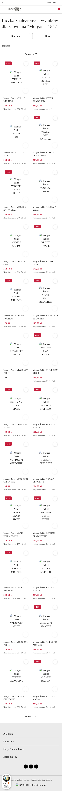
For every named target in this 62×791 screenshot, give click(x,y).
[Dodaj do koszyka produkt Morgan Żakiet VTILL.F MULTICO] (25, 90)
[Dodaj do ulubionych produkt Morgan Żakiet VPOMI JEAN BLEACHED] (55, 281)
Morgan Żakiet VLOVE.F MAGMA (44, 697)
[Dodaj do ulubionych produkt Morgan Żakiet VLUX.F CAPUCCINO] (26, 662)
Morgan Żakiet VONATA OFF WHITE (43, 480)
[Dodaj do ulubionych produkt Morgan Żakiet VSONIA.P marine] (55, 172)
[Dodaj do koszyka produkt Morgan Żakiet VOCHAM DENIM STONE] (54, 525)
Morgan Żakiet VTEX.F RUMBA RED (43, 99)
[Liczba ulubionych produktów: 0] (50, 9)
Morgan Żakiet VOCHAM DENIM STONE (44, 534)
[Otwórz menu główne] (3, 9)
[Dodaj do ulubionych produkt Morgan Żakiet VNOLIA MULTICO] (26, 553)
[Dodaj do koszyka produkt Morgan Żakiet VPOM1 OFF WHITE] (25, 362)
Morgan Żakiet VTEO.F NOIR (13, 154)
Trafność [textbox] (6, 46)
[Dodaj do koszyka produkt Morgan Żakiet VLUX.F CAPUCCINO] (25, 689)
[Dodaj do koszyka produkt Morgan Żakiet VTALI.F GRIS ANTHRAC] (54, 145)
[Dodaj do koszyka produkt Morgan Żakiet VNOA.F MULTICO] (54, 580)
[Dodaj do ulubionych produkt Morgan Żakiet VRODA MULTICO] (26, 281)
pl (3, 3)
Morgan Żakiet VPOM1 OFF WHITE (15, 371)
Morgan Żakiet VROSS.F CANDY (14, 262)
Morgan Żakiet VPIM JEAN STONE (15, 425)
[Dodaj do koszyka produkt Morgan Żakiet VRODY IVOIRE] (54, 254)
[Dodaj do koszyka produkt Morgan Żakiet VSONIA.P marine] (54, 199)
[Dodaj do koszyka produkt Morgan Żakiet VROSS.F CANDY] (25, 254)
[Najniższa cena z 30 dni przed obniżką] (28, 109)
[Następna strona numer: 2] (47, 54)
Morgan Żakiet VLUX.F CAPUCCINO (13, 697)
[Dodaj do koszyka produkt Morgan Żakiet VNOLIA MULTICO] (25, 580)
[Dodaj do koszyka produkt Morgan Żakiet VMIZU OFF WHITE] (25, 634)
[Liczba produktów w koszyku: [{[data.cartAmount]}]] (57, 9)
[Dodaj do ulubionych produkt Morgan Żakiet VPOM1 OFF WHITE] (26, 335)
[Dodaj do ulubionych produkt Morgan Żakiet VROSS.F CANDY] (26, 227)
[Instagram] (31, 766)
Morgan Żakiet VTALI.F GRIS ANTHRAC (43, 154)
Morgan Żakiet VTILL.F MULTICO (14, 99)
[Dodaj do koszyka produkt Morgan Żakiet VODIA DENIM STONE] (25, 525)
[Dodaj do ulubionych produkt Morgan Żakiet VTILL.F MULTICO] (26, 63)
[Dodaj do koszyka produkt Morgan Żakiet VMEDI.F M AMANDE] (54, 634)
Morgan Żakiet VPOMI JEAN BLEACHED (45, 317)
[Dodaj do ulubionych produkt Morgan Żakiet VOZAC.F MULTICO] (55, 390)
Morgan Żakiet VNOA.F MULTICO (43, 589)
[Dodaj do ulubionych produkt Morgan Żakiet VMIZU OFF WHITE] (26, 607)
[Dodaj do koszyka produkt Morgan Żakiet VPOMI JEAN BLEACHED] (54, 308)
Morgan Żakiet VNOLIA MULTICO (14, 589)
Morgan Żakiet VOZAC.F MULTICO (44, 425)
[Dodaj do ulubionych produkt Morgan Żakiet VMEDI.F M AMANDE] (55, 607)
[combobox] (31, 45)
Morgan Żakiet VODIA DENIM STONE (13, 534)
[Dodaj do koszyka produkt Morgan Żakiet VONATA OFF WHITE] (54, 471)
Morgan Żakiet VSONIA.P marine (44, 208)
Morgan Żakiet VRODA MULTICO (13, 317)
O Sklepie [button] (8, 733)
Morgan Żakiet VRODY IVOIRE (43, 262)
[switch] (6, 786)
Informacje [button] (8, 741)
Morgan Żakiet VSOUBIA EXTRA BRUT (14, 208)
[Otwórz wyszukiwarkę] (44, 9)
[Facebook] (26, 766)
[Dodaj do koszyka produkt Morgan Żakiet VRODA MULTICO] (25, 308)
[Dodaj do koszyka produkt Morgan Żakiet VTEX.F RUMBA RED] (54, 90)
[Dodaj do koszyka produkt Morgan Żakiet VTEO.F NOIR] (25, 145)
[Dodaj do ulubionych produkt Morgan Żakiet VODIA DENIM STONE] (26, 498)
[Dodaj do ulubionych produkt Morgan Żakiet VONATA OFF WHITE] (55, 444)
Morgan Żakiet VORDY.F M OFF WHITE (15, 480)
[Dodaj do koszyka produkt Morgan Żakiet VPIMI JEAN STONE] (54, 362)
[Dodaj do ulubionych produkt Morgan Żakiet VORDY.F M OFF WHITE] (26, 444)
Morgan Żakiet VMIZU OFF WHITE (15, 643)
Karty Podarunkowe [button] (13, 749)
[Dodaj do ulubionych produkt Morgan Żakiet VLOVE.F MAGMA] (55, 662)
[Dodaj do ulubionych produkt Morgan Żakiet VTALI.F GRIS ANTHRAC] (55, 118)
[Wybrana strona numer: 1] (31, 54)
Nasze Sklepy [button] (10, 756)
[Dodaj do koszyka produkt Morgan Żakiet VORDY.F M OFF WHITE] (25, 471)
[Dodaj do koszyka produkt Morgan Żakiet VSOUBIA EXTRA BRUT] (25, 199)
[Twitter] (36, 766)
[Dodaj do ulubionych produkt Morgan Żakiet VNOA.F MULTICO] (55, 553)
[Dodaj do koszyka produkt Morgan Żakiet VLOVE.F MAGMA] (54, 689)
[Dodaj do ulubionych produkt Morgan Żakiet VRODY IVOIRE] (55, 227)
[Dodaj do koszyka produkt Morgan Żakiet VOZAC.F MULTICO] (54, 417)
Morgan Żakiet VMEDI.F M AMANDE (45, 643)
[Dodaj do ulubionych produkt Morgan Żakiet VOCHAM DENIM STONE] (55, 498)
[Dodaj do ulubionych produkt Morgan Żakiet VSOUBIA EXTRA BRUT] (26, 172)
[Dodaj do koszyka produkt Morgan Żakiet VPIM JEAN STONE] (25, 417)
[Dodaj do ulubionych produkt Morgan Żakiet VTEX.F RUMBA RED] (55, 63)
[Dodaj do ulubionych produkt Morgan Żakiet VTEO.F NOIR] (26, 118)
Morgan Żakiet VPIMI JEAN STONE (45, 371)
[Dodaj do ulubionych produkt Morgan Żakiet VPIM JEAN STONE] (26, 390)
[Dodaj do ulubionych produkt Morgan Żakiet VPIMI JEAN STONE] (55, 335)
